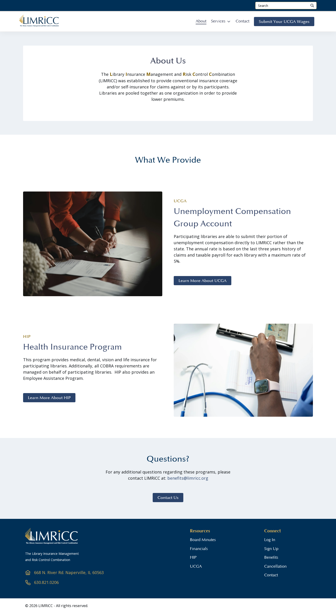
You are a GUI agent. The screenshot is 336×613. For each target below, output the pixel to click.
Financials (199, 549)
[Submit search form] (312, 5)
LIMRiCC (46, 605)
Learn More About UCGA (203, 280)
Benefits (271, 557)
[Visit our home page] (51, 542)
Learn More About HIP (49, 397)
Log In (269, 540)
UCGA (196, 566)
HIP (193, 557)
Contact (271, 575)
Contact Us (168, 497)
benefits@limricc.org (187, 478)
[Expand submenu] (229, 21)
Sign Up (271, 549)
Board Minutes (203, 540)
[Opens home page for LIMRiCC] (39, 26)
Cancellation (275, 566)
